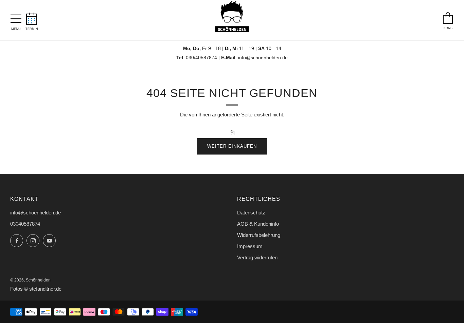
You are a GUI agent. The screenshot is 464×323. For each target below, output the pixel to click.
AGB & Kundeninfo (258, 224)
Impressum (250, 246)
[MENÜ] (16, 17)
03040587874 (25, 224)
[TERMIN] (31, 17)
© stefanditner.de (42, 289)
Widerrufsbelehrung (258, 235)
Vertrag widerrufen (257, 257)
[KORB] (448, 16)
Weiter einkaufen (232, 146)
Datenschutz (251, 212)
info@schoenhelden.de (263, 57)
